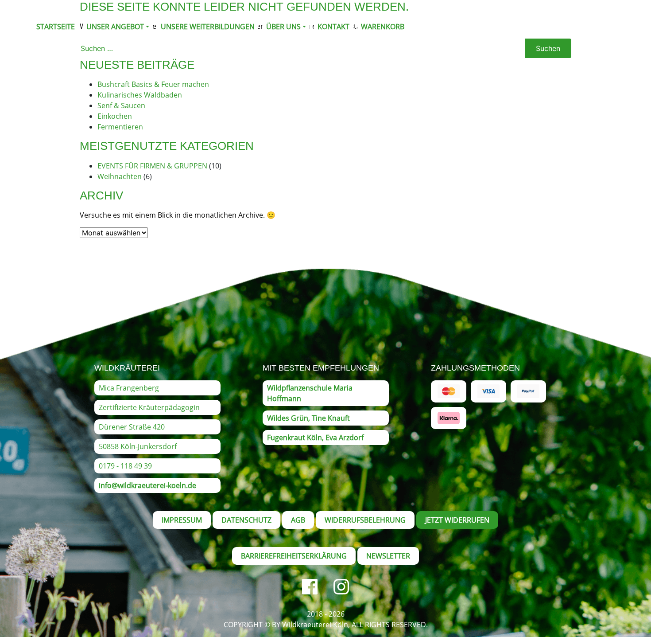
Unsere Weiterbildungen (208, 26)
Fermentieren (120, 127)
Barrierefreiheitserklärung (294, 556)
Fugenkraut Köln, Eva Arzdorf (315, 437)
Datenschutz (246, 520)
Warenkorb (382, 26)
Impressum (182, 520)
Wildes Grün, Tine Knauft (308, 418)
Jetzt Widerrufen (457, 520)
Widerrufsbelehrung (365, 520)
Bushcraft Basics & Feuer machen (153, 84)
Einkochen (114, 116)
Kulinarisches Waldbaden (139, 95)
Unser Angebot (115, 26)
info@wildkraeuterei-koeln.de (147, 485)
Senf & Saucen (121, 105)
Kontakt (333, 26)
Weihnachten (119, 176)
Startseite (55, 26)
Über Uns (283, 26)
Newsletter (388, 556)
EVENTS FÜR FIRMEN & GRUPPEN (152, 166)
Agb (298, 520)
